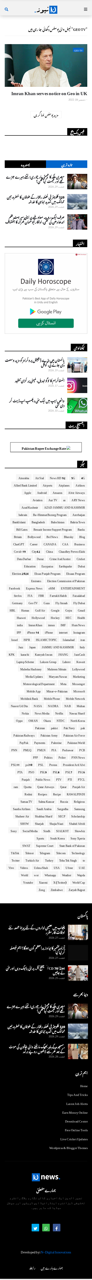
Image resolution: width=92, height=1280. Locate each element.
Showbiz (80, 830)
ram (16, 786)
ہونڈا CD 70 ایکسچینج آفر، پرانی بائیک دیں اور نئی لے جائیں (35, 969)
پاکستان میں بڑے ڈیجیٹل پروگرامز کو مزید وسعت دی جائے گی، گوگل (34, 361)
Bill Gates (22, 529)
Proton (53, 764)
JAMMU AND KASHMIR (58, 646)
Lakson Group (48, 661)
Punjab (26, 779)
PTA (20, 771)
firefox (18, 595)
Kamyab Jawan (43, 654)
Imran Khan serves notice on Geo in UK (49, 92)
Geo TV (33, 602)
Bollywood (34, 536)
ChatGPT (18, 543)
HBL (13, 610)
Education (30, 565)
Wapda (81, 874)
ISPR (27, 639)
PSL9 (43, 771)
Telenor (29, 852)
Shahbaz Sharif (43, 815)
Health (81, 617)
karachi (25, 654)
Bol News (52, 536)
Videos (24, 867)
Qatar (63, 786)
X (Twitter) (60, 882)
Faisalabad (79, 595)
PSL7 (68, 771)
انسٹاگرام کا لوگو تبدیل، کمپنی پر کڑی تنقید (39, 380)
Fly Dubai (79, 602)
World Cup (78, 882)
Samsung (79, 808)
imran (51, 624)
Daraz (40, 558)
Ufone (69, 867)
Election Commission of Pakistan (66, 580)
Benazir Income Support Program (52, 529)
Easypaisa (47, 565)
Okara (47, 720)
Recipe (57, 793)
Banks (81, 529)
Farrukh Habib (58, 595)
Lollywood (78, 668)
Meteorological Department (38, 683)
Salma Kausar (46, 801)
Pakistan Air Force (74, 735)
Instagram (79, 632)
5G (73, 477)
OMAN (33, 720)
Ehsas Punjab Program (47, 573)
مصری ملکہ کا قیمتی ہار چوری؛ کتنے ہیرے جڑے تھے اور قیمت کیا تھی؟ (35, 178)
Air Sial (39, 477)
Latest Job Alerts (77, 1103)
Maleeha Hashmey (31, 668)
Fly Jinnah (61, 602)
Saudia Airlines (22, 808)
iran (82, 639)
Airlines (80, 485)
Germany (17, 602)
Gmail (81, 610)
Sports (40, 838)
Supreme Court (45, 845)
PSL (40, 764)
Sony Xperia (78, 838)
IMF (63, 624)
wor (36, 874)
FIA (30, 595)
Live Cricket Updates (74, 1138)
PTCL (81, 779)
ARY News (78, 499)
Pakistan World (76, 742)
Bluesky (68, 536)
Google (55, 610)
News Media (42, 713)
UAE (82, 867)
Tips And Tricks (77, 1094)
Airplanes (64, 485)
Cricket (81, 558)
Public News (43, 779)
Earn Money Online (75, 1112)
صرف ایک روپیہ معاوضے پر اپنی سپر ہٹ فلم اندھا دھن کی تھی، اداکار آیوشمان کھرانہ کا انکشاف (34, 218)
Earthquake (65, 565)
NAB (67, 705)
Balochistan (57, 521)
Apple (27, 492)
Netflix (59, 713)
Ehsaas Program (75, 573)
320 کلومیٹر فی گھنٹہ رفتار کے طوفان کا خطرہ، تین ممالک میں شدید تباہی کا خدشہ (35, 198)
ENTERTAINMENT (73, 587)
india (20, 624)
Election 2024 (20, 573)
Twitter (16, 860)
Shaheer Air (22, 815)
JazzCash (79, 654)
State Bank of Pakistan (72, 845)
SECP (61, 815)
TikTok (15, 852)
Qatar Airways (45, 786)
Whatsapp (50, 874)
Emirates (36, 580)
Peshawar (68, 749)
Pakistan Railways (23, 735)
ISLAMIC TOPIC (46, 639)
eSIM (52, 587)
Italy (82, 646)
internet (63, 632)
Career (34, 543)
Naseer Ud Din (19, 705)
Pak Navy (69, 727)
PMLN (41, 749)
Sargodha (62, 808)
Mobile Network (75, 698)
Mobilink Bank (29, 698)
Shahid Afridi (77, 823)
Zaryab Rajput (77, 889)
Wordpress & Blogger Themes (68, 1147)
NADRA (53, 705)
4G (83, 477)
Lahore (67, 661)
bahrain (23, 514)
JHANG (63, 654)
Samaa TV (27, 801)
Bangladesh (38, 521)
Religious (79, 801)
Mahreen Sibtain (56, 668)
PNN (14, 749)
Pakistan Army (49, 735)
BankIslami (19, 521)
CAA (65, 543)
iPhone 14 (33, 632)
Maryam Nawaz (58, 676)
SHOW (24, 823)
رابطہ (32, 1267)
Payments (40, 742)
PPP (35, 757)
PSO (31, 771)
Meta (63, 683)
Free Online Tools (76, 1129)
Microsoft (79, 690)
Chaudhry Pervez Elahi (72, 551)
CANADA (50, 543)
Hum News (78, 624)
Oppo (19, 720)
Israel (14, 639)
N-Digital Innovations (56, 1251)
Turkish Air (32, 860)
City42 (36, 551)
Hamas (25, 610)
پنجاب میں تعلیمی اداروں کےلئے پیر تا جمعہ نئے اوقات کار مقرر (36, 929)
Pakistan (40, 727)
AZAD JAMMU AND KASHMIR (64, 507)
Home (84, 1085)
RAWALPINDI (76, 793)
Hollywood (38, 617)
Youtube (28, 882)
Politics (48, 757)
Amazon (57, 492)
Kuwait (80, 661)
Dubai (81, 565)
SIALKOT (62, 830)
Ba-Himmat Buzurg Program (50, 514)
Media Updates (34, 676)
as (64, 499)
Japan (32, 646)
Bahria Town (77, 521)
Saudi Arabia (44, 808)
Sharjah (39, 823)
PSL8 (56, 771)
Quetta (27, 786)
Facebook (14, 587)
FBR (41, 595)
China (49, 551)
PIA (53, 749)
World (24, 874)
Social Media (30, 830)
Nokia (25, 713)
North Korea (78, 720)
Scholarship (78, 815)
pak (83, 727)
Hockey (55, 617)
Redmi (28, 793)
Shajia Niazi (56, 823)
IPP (19, 632)
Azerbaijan (78, 514)
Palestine (56, 742)
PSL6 (81, 771)
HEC (68, 617)
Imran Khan (35, 624)
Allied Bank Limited (25, 485)
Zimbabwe (57, 889)
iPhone (49, 632)
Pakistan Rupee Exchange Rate (44, 447)
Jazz (20, 646)
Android (42, 492)
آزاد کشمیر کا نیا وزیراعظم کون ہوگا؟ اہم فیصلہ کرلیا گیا (37, 949)
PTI (70, 779)
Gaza (47, 602)
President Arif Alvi (74, 764)
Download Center (76, 1120)
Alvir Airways (76, 492)
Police (62, 757)
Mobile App (34, 690)
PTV (59, 779)
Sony (14, 830)
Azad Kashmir (29, 507)
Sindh (46, 830)
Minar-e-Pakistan (56, 690)
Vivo (11, 867)
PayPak (24, 742)
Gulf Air (40, 610)
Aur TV (52, 499)
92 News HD (57, 477)
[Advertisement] (46, 331)
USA (57, 867)
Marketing (79, 676)
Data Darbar (24, 558)
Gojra (68, 610)
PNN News (78, 757)
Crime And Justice (60, 558)
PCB (82, 749)
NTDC (61, 720)
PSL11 (15, 764)
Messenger (78, 683)
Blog (82, 536)
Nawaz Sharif (77, 713)
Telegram (45, 852)
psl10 (28, 764)
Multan (81, 705)
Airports (48, 485)
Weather (66, 874)
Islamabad (69, 639)
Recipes (42, 793)
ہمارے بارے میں (52, 1267)
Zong (42, 889)
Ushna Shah (41, 867)
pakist (54, 727)
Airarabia (23, 477)
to (84, 860)
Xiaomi (43, 882)
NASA (38, 705)
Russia (64, 801)
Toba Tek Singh (68, 860)
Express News (34, 587)
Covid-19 (20, 551)
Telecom (61, 852)
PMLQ (27, 749)
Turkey (49, 860)
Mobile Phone (52, 698)
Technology (78, 852)
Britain (18, 536)
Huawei (21, 617)
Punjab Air (78, 786)
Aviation (37, 499)
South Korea (57, 838)
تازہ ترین (66, 164)
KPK (12, 654)
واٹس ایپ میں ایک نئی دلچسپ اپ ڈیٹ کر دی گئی (36, 402)
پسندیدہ (25, 164)
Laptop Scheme (25, 661)
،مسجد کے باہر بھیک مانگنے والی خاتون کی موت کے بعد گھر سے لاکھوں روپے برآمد (37, 1048)
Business (79, 543)
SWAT (26, 845)
